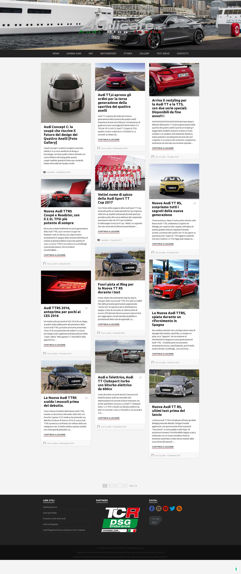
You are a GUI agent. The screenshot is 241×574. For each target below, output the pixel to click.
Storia (128, 53)
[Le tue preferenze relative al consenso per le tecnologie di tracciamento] (236, 569)
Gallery (144, 53)
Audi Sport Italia (50, 513)
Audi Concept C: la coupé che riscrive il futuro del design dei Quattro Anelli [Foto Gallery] (60, 134)
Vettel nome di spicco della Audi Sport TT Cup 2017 (115, 198)
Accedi (155, 519)
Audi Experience (50, 507)
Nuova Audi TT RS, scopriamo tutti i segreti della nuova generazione (167, 209)
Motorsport (108, 53)
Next (133, 485)
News (56, 53)
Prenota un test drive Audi (54, 518)
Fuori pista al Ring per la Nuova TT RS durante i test (116, 288)
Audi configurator (50, 524)
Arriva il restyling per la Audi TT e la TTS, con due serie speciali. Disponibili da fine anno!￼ (169, 108)
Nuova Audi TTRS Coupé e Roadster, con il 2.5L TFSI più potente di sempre (62, 217)
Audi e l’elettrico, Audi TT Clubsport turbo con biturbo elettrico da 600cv (115, 383)
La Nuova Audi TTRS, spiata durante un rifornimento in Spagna (169, 319)
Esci (154, 522)
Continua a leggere (109, 140)
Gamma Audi (74, 53)
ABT (91, 53)
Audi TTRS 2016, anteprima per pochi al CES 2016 (62, 312)
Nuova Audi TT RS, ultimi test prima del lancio (168, 411)
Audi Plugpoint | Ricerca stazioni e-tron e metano (64, 530)
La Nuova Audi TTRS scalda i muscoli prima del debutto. (61, 401)
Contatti (182, 53)
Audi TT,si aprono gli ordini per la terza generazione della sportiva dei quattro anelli (114, 102)
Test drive (163, 53)
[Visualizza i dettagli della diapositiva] (120, 520)
